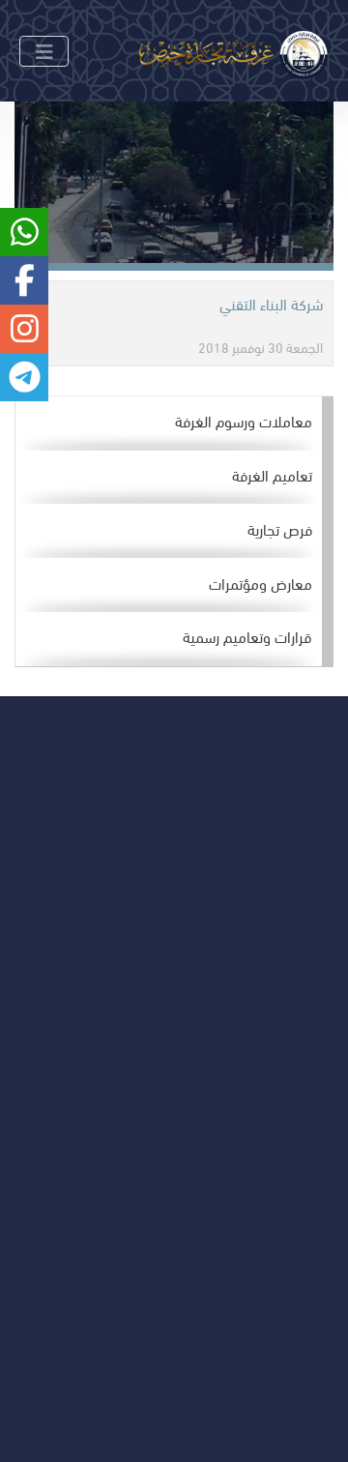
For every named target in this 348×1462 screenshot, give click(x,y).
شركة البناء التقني (271, 303)
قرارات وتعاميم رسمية (247, 636)
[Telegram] (33, 969)
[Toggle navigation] (44, 51)
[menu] (174, 531)
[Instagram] (116, 969)
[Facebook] (158, 969)
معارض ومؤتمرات (260, 582)
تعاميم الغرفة (272, 474)
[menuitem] (168, 423)
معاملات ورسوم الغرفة (243, 420)
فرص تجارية (279, 528)
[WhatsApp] (75, 969)
